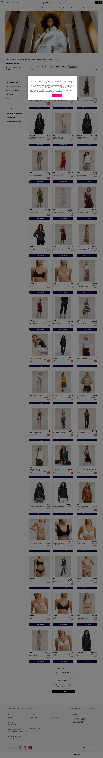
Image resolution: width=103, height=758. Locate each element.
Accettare (57, 95)
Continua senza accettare (70, 77)
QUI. (62, 91)
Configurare (46, 95)
